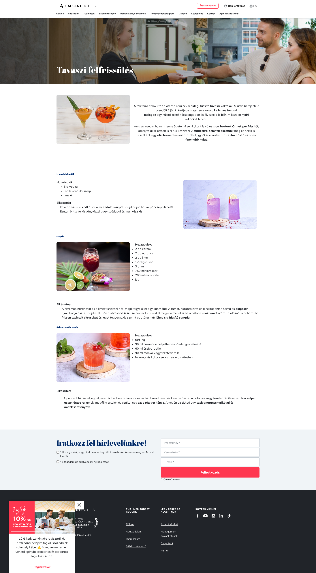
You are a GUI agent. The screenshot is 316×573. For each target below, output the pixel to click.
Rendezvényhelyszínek (133, 13)
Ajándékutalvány (228, 13)
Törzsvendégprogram (162, 13)
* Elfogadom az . (84, 461)
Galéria (183, 13)
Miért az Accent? (136, 546)
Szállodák (73, 13)
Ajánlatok (89, 13)
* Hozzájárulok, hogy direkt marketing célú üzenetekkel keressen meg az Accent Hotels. (107, 454)
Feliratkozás (210, 472)
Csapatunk (167, 543)
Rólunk (60, 13)
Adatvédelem (134, 531)
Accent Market (169, 524)
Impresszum (133, 539)
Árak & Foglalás (208, 5)
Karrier (211, 13)
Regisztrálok (42, 567)
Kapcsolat (197, 13)
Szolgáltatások (107, 13)
